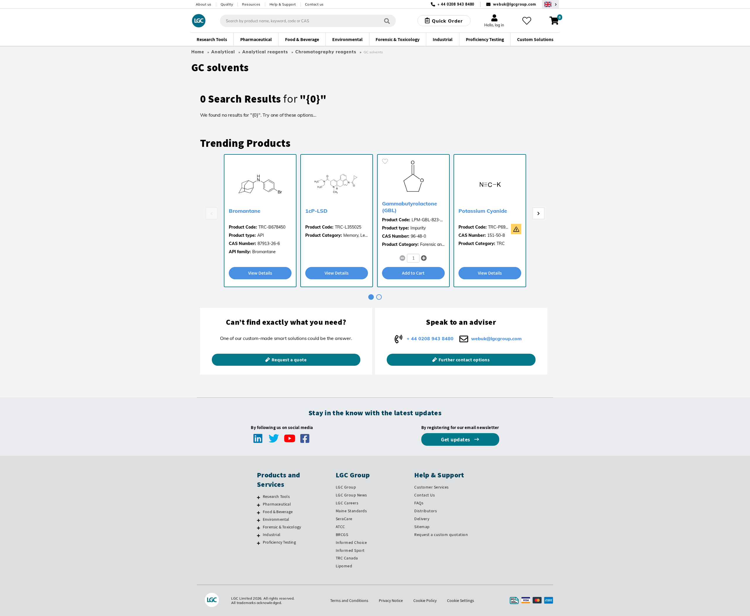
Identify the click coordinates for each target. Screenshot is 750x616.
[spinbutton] (413, 258)
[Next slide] (538, 213)
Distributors (425, 510)
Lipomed (344, 566)
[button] (424, 258)
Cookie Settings (460, 600)
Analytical (223, 52)
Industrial (271, 534)
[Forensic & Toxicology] (258, 527)
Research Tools (276, 496)
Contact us (314, 4)
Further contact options (464, 360)
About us (204, 4)
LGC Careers (347, 503)
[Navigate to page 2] (379, 297)
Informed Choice (351, 542)
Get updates (456, 439)
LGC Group (346, 487)
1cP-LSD (316, 210)
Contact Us (424, 495)
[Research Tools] (258, 497)
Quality (227, 4)
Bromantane (244, 210)
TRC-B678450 (271, 227)
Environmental (276, 519)
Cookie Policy (425, 600)
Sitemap (422, 526)
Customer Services (431, 487)
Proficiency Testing (279, 542)
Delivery (421, 518)
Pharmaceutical (277, 504)
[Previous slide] (211, 213)
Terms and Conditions (349, 600)
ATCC (340, 526)
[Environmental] (258, 520)
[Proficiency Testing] (258, 543)
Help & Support (283, 4)
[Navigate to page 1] (371, 297)
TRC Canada (347, 558)
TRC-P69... (498, 227)
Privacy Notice (391, 600)
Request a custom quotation (441, 534)
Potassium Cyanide (482, 210)
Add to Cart (413, 273)
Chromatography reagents (325, 52)
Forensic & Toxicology (282, 527)
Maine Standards (351, 510)
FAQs (418, 503)
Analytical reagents (265, 52)
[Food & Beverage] (258, 512)
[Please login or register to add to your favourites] (385, 161)
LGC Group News (351, 495)
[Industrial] (258, 535)
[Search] (387, 20)
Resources (251, 4)
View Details (260, 273)
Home (197, 52)
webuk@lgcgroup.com (514, 4)
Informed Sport (350, 550)
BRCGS (342, 534)
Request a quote (289, 360)
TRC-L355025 (348, 227)
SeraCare (344, 518)
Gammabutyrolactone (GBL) (409, 207)
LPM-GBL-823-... (427, 219)
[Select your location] (550, 4)
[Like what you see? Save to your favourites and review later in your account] (526, 20)
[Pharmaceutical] (258, 505)
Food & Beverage (278, 511)
